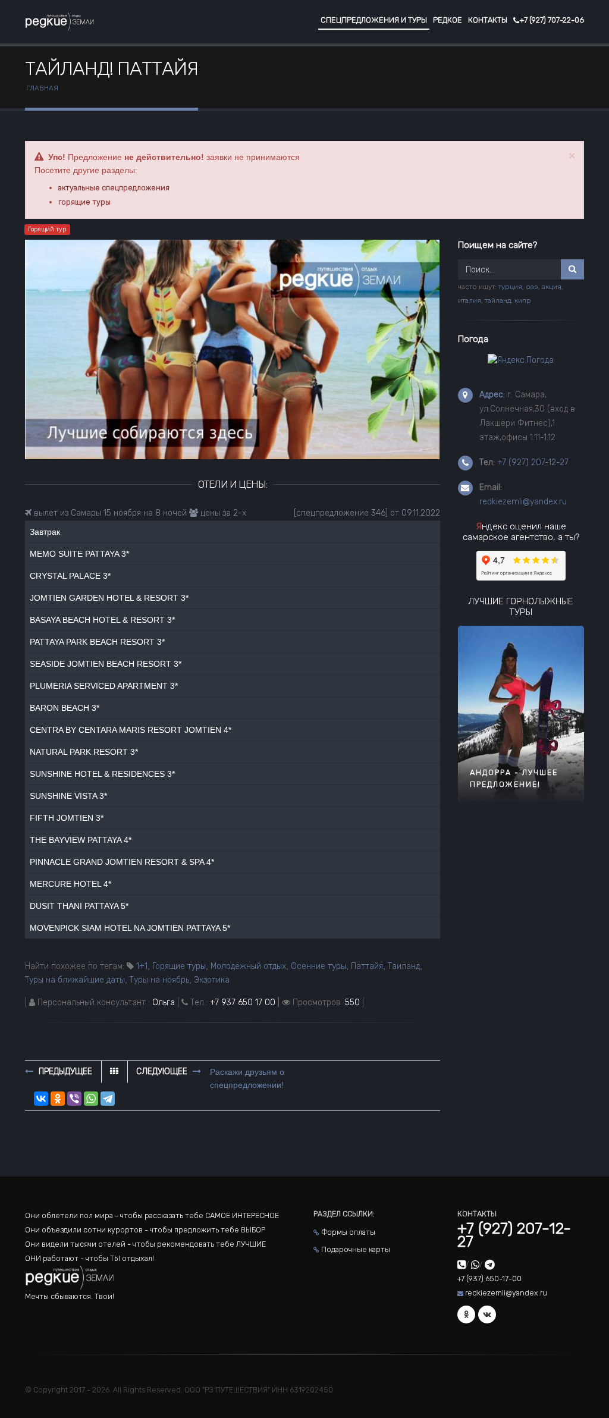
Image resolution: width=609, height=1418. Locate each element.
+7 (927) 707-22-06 (551, 19)
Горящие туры (179, 966)
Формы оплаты (348, 1232)
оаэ (532, 287)
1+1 (141, 966)
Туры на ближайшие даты (75, 980)
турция (510, 287)
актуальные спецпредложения (113, 187)
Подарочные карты (355, 1249)
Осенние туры (318, 966)
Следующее (163, 1071)
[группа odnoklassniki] (466, 1314)
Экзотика (212, 980)
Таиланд (404, 966)
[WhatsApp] (91, 1098)
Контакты (487, 19)
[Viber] (74, 1098)
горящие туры (84, 201)
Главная (42, 88)
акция (551, 287)
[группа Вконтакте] (487, 1314)
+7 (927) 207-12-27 (533, 462)
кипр (522, 300)
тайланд (498, 300)
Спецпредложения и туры (374, 19)
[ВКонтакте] (41, 1098)
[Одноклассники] (58, 1098)
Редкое (447, 19)
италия (469, 300)
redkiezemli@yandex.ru (523, 502)
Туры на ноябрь (159, 980)
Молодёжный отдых (248, 966)
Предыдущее (64, 1071)
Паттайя (367, 966)
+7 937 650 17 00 (242, 1002)
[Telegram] (108, 1098)
